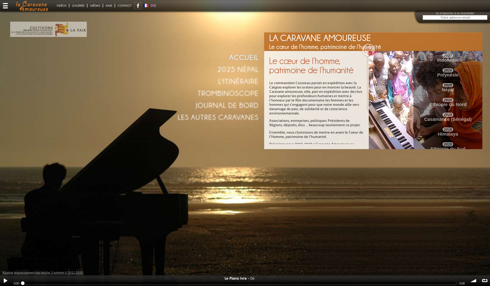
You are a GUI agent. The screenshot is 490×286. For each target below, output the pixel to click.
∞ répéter (484, 280)
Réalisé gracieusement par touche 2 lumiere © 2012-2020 (43, 273)
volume (473, 280)
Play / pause (5, 280)
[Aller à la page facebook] (137, 5)
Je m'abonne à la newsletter (455, 13)
